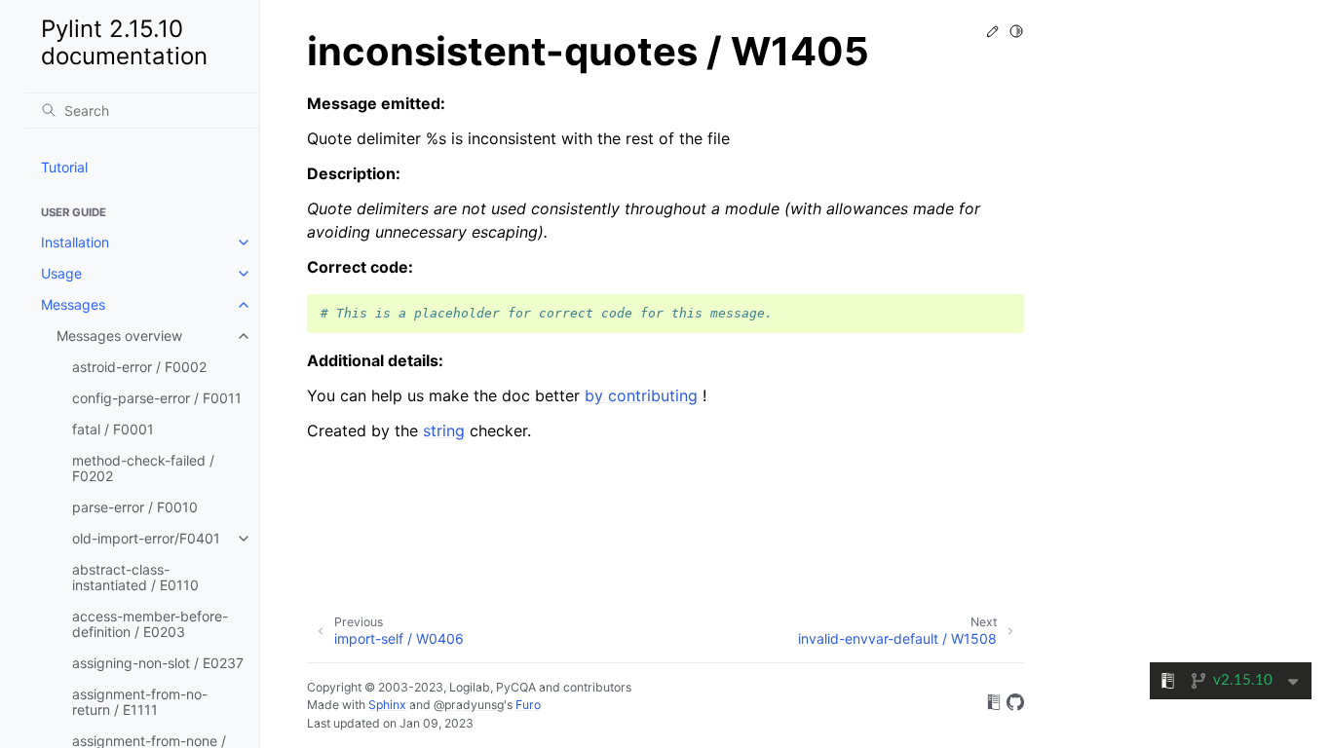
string (444, 430)
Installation (75, 242)
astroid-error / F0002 (139, 366)
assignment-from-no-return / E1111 (140, 702)
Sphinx (387, 704)
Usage (61, 273)
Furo (528, 704)
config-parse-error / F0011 (157, 398)
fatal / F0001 (113, 429)
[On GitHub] (1015, 705)
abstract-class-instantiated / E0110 (135, 577)
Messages (73, 304)
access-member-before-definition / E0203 (150, 624)
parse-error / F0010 (135, 507)
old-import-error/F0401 (146, 538)
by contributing (641, 395)
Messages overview (119, 335)
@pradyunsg (469, 704)
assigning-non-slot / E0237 (158, 662)
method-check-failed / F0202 (143, 468)
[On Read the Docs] (994, 705)
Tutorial (64, 167)
